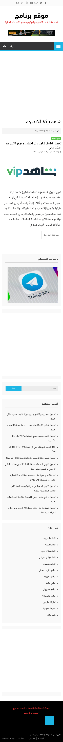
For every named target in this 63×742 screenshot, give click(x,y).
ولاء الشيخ (54, 151)
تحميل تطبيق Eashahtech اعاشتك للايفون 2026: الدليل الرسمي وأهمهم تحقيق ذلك (30, 466)
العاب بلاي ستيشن (47, 557)
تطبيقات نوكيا (49, 608)
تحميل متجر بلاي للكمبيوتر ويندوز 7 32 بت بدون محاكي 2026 (31, 416)
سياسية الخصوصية (8, 738)
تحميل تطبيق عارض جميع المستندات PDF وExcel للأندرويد (33, 438)
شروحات (51, 615)
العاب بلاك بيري (48, 551)
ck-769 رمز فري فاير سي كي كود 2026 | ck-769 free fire (32, 449)
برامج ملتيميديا (48, 595)
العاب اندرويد (49, 538)
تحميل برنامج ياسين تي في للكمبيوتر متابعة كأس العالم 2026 (31, 499)
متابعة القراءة (51, 235)
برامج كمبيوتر (49, 589)
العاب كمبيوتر (49, 563)
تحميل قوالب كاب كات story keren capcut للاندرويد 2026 (31, 427)
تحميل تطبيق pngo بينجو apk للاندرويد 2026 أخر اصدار (30, 458)
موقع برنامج (31, 16)
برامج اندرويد (56, 138)
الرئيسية (55, 130)
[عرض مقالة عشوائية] (4, 46)
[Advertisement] (31, 85)
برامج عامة (50, 583)
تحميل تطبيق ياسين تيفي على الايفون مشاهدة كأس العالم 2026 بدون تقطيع (33, 488)
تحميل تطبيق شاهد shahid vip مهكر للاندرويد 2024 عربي (33, 146)
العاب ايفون (50, 544)
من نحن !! (31, 738)
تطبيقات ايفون (49, 602)
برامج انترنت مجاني (47, 570)
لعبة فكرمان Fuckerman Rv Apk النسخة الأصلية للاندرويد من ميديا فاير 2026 (32, 477)
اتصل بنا (21, 738)
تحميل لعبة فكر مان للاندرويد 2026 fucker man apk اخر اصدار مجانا (31, 510)
